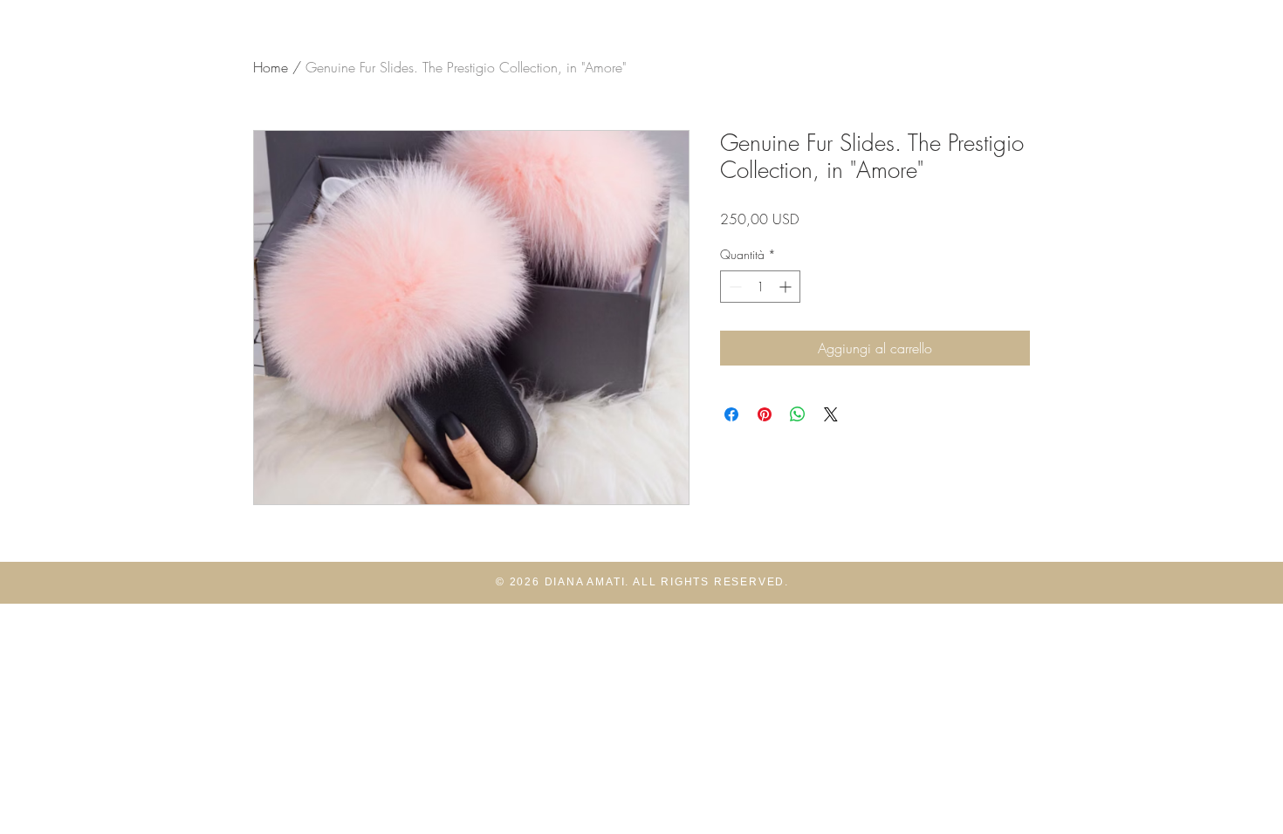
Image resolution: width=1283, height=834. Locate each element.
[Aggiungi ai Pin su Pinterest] (764, 414)
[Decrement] (733, 286)
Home (270, 67)
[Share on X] (830, 414)
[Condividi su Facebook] (731, 414)
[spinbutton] (760, 286)
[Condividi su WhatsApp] (797, 414)
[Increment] (787, 286)
